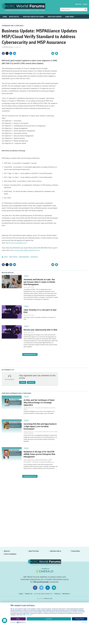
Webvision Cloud (48, 598)
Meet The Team (34, 551)
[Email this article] (14, 53)
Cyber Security (13, 257)
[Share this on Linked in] (10, 53)
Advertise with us (55, 551)
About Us (7, 551)
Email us (54, 587)
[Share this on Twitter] (7, 53)
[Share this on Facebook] (3, 53)
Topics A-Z (57, 594)
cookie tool (29, 614)
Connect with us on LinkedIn (47, 587)
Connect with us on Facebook (35, 587)
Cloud (5, 257)
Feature (26, 276)
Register (78, 4)
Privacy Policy (75, 551)
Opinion (26, 396)
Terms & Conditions (10, 554)
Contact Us (28, 594)
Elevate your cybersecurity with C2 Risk (40, 329)
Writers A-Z (66, 594)
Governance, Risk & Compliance (12, 25)
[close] (57, 50)
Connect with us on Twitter (41, 587)
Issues (21, 594)
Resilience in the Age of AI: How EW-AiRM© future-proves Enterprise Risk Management (39, 454)
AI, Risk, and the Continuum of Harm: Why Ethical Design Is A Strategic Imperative (39, 402)
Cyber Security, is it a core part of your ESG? (40, 311)
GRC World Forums (8, 47)
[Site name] (23, 10)
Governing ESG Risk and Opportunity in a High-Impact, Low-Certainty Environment (40, 426)
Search (85, 9)
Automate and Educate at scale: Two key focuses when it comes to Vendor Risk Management (39, 282)
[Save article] (56, 53)
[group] (69, 16)
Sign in (36, 50)
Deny (18, 619)
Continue (49, 619)
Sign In (85, 4)
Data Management (24, 257)
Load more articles (30, 354)
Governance (34, 257)
